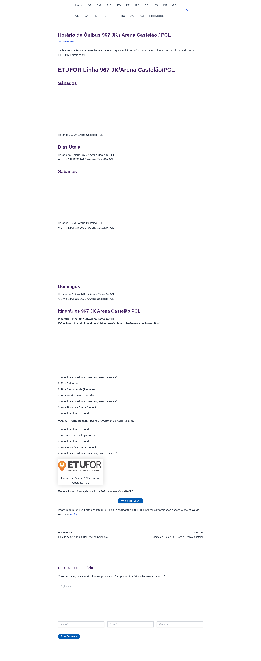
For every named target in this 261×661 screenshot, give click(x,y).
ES (119, 5)
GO (174, 5)
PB (95, 15)
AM (142, 15)
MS (156, 5)
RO (123, 15)
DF (165, 5)
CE (77, 15)
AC (132, 15)
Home (78, 5)
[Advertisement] (130, 110)
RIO (109, 5)
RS (137, 5)
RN (114, 15)
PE (104, 15)
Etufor (73, 514)
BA (86, 15)
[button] (187, 11)
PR (128, 5)
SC (146, 5)
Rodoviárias (156, 15)
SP (90, 5)
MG (99, 5)
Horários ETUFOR (130, 500)
